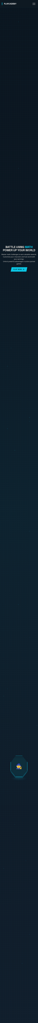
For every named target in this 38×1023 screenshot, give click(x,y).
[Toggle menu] (34, 3)
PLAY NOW (17, 269)
